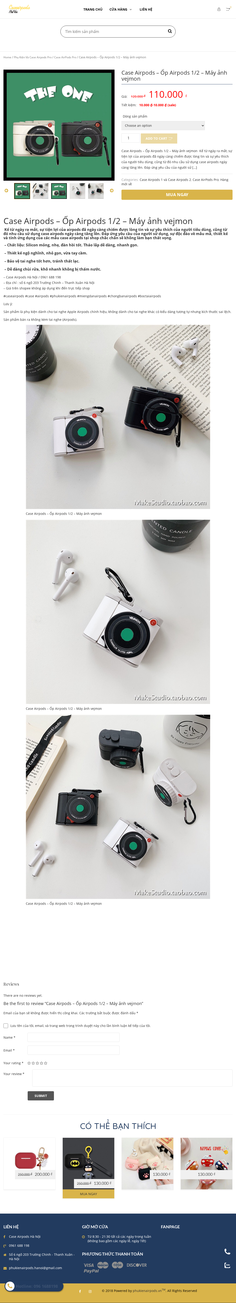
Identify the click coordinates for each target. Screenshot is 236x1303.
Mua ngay (88, 1194)
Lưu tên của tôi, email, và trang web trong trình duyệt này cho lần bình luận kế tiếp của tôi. (80, 1025)
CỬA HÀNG (118, 9)
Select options (204, 1166)
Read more (14, 1166)
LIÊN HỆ (146, 9)
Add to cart (156, 138)
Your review (13, 1074)
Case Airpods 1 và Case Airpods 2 (165, 179)
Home (7, 57)
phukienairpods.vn (149, 1290)
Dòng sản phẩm (135, 116)
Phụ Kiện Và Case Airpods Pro (33, 57)
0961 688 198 (19, 1245)
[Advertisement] (118, 949)
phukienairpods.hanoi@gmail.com (35, 1268)
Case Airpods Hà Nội (25, 1236)
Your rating (13, 1063)
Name (9, 1037)
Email (9, 1050)
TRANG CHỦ (93, 9)
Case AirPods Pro (65, 57)
